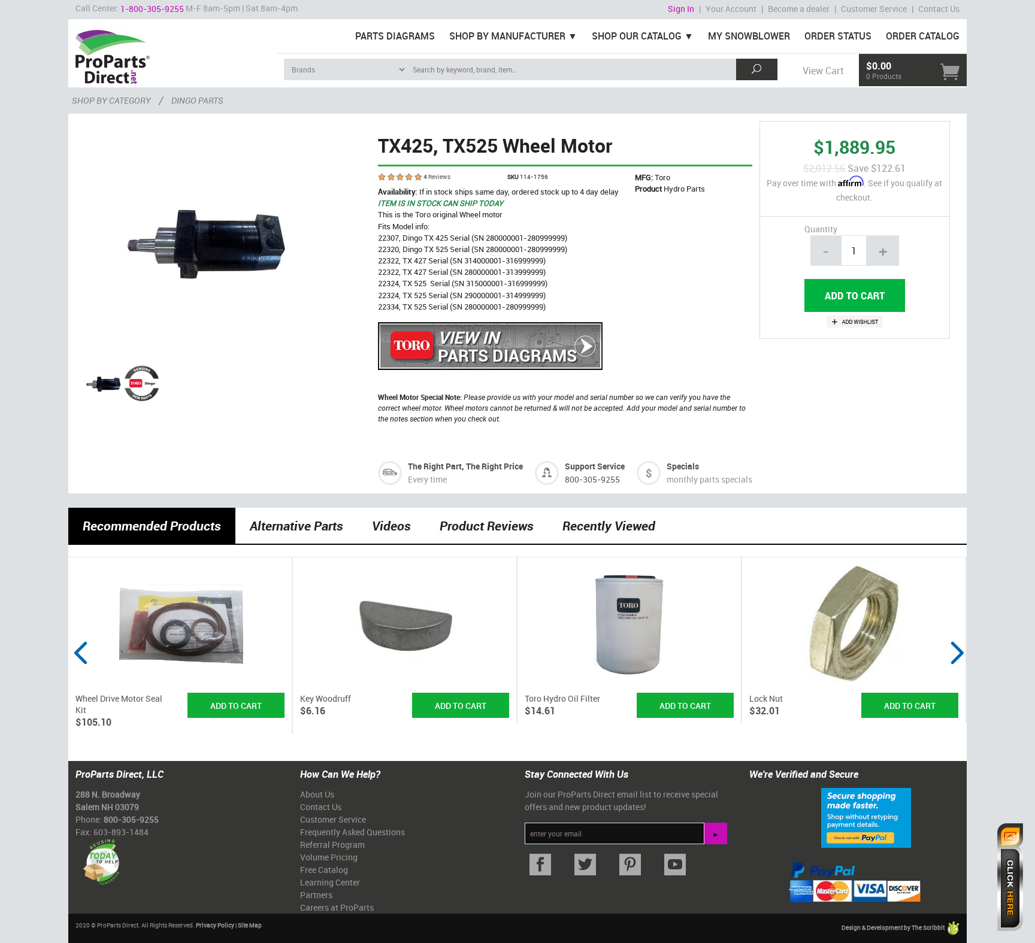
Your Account (731, 8)
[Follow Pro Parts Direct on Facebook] (540, 865)
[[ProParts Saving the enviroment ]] (100, 857)
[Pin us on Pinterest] (629, 865)
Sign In (681, 8)
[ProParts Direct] (172, 52)
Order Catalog (923, 36)
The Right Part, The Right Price (465, 466)
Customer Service (874, 8)
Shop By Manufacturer (507, 36)
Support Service (595, 466)
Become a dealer (799, 8)
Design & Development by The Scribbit (894, 927)
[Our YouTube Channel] (674, 865)
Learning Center (330, 882)
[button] (80, 675)
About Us (317, 794)
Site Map (250, 925)
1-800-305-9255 (152, 8)
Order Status (837, 36)
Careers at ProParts (337, 907)
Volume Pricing (329, 857)
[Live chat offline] (1010, 877)
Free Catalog (324, 869)
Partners (316, 894)
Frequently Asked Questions (352, 832)
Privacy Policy (215, 925)
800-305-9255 (592, 479)
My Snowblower (749, 36)
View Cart (823, 70)
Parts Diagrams (395, 36)
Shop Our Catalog (637, 36)
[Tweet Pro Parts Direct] (584, 865)
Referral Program (332, 844)
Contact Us (939, 8)
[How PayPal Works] (866, 816)
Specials (683, 466)
